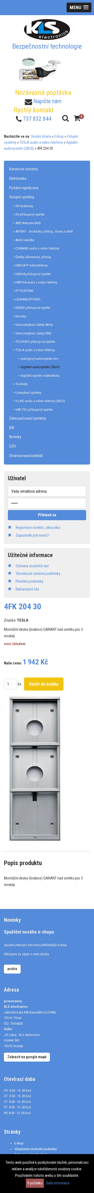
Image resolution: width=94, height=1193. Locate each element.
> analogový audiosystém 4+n (38, 359)
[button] (79, 7)
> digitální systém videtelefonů (38, 376)
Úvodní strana (41, 136)
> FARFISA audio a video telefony (35, 282)
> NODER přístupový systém (31, 308)
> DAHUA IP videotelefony (30, 265)
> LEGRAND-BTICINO (26, 299)
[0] (77, 118)
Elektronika (17, 178)
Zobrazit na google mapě (26, 1057)
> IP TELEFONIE (23, 291)
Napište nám (47, 101)
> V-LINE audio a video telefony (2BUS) (39, 401)
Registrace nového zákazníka (38, 527)
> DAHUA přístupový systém (32, 274)
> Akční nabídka (23, 240)
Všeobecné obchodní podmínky (35, 1149)
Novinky (15, 437)
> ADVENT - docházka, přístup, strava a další (43, 231)
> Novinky (19, 316)
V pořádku (35, 1183)
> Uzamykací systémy (27, 393)
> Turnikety (20, 384)
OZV (12, 446)
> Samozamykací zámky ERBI (32, 333)
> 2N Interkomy (23, 206)
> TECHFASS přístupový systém (34, 342)
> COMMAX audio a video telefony (36, 248)
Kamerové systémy (23, 169)
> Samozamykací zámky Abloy (33, 325)
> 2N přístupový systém (29, 214)
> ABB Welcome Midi (27, 223)
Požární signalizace (23, 188)
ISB (11, 427)
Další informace (57, 1183)
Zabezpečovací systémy (27, 418)
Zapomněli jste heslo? (32, 535)
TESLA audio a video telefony (41, 142)
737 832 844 (37, 118)
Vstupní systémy (21, 197)
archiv (12, 969)
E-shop (19, 1143)
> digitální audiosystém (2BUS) (39, 367)
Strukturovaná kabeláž (26, 455)
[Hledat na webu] (65, 118)
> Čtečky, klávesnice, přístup (32, 257)
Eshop (59, 136)
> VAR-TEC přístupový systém (33, 410)
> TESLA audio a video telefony (34, 350)
